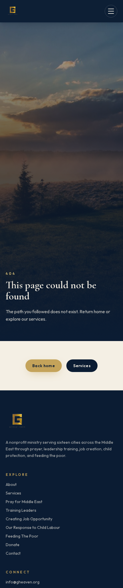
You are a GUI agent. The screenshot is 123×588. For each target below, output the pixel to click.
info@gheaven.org (22, 582)
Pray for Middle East (24, 501)
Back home (43, 365)
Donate (12, 544)
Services (82, 365)
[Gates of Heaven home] (12, 11)
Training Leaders (21, 510)
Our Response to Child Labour (33, 527)
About (11, 484)
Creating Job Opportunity (29, 518)
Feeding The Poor (22, 536)
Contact (13, 553)
